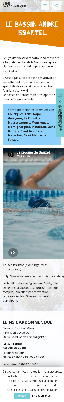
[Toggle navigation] (45, 5)
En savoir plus (41, 396)
